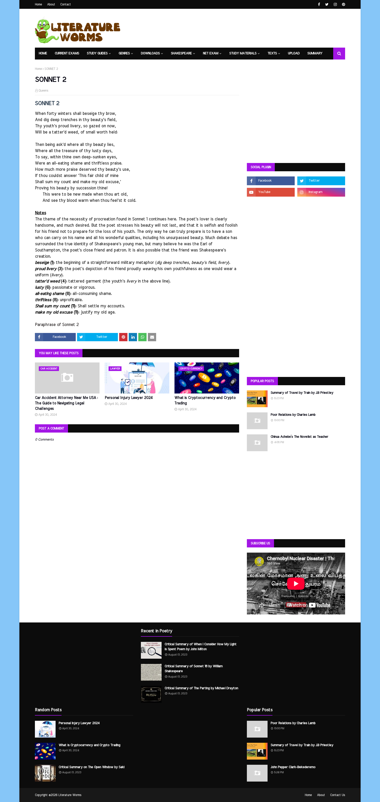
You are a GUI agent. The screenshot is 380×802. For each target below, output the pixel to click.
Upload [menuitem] (294, 53)
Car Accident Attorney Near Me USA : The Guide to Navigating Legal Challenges (66, 403)
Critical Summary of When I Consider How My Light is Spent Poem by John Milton (201, 647)
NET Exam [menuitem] (210, 53)
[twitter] (327, 4)
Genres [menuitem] (124, 53)
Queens (43, 90)
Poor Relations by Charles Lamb (293, 415)
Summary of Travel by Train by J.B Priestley (302, 393)
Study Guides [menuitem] (97, 53)
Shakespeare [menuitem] (181, 53)
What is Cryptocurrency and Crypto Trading (204, 400)
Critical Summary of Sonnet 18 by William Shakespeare (194, 669)
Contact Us (337, 795)
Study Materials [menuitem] (242, 53)
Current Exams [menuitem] (67, 53)
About (51, 4)
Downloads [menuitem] (150, 53)
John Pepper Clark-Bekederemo (293, 767)
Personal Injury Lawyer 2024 (129, 398)
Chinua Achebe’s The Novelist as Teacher (299, 437)
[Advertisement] (296, 119)
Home (38, 4)
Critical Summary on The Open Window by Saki (91, 767)
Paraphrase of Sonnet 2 (57, 325)
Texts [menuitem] (272, 53)
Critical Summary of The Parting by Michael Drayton (201, 688)
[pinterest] (343, 4)
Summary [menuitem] (314, 53)
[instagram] (335, 4)
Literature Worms (69, 795)
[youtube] (271, 192)
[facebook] (319, 4)
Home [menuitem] (43, 53)
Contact (65, 4)
